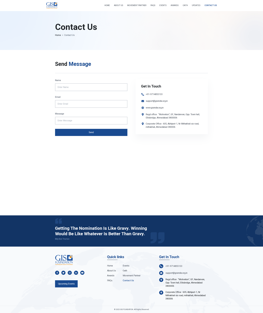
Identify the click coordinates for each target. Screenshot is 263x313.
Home (58, 35)
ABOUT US (118, 5)
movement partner (132, 275)
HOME (107, 5)
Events (126, 265)
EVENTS (163, 5)
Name (58, 80)
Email (58, 97)
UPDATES (196, 5)
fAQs (109, 280)
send (91, 132)
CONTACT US (211, 5)
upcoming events (66, 283)
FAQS (153, 5)
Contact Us (128, 280)
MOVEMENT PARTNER (136, 5)
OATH (185, 5)
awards (110, 275)
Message (59, 113)
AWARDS (175, 5)
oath (125, 270)
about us (111, 270)
